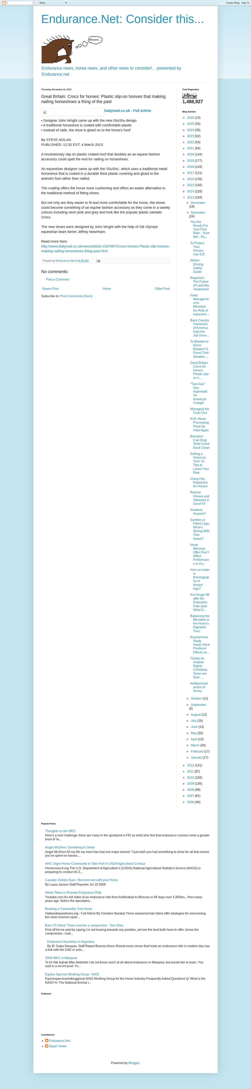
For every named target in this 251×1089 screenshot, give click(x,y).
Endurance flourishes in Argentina (70, 941)
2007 (191, 795)
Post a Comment (57, 279)
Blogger (133, 1063)
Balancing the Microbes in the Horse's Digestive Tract (199, 623)
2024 (191, 130)
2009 (191, 783)
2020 (191, 154)
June (194, 726)
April (194, 739)
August (196, 714)
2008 (191, 789)
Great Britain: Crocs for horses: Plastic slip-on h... (199, 370)
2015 (191, 185)
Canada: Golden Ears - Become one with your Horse (81, 880)
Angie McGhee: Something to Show (70, 847)
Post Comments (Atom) (76, 296)
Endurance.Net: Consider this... (122, 19)
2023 (191, 136)
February (197, 751)
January (197, 757)
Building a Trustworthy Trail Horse (68, 909)
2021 (191, 148)
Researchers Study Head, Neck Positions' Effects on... (200, 645)
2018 (191, 166)
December (198, 202)
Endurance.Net (59, 1040)
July (194, 720)
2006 (191, 802)
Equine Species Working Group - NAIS (72, 974)
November (198, 212)
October (197, 698)
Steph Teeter (58, 1046)
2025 (191, 123)
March (195, 745)
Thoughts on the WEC (60, 831)
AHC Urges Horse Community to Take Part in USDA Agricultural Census (95, 863)
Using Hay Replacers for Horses (198, 482)
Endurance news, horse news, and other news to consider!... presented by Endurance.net (111, 71)
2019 (191, 160)
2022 (191, 142)
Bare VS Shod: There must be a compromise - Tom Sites (84, 925)
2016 (191, 179)
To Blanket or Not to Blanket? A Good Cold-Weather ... (199, 349)
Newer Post (50, 288)
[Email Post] (98, 260)
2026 (191, 117)
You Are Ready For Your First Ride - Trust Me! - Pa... (199, 229)
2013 (191, 197)
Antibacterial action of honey (199, 687)
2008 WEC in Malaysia (61, 958)
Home (107, 288)
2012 (191, 765)
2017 (191, 173)
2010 (191, 777)
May (194, 733)
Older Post (162, 288)
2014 (191, 191)
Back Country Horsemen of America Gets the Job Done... (199, 328)
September (198, 704)
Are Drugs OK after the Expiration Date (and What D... (200, 602)
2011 (191, 771)
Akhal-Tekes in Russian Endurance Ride (73, 892)
